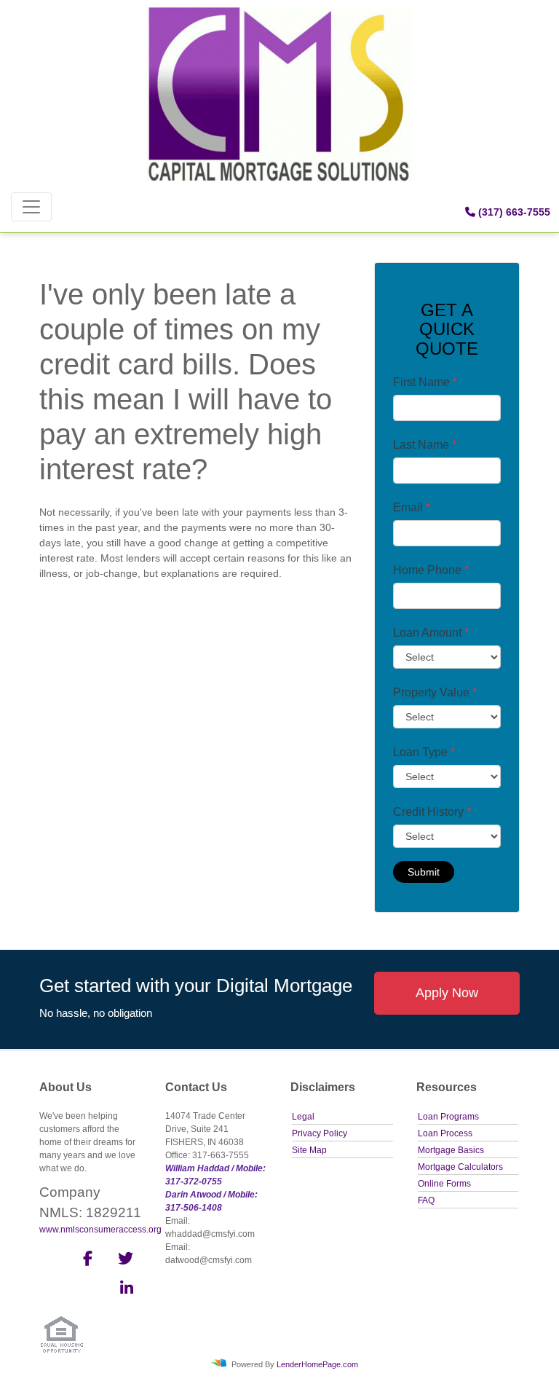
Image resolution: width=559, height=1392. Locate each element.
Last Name (424, 445)
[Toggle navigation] (31, 206)
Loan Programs (448, 1117)
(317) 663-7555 (512, 212)
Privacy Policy (319, 1133)
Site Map (309, 1150)
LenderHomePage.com (317, 1363)
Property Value (435, 692)
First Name (425, 382)
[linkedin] (124, 1291)
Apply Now (447, 993)
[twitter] (124, 1261)
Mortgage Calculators (460, 1167)
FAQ (426, 1200)
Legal (303, 1117)
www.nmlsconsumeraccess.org (100, 1229)
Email (411, 507)
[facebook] (83, 1261)
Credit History (432, 812)
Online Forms (444, 1184)
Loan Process (445, 1133)
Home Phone (431, 570)
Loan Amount (431, 632)
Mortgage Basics (451, 1150)
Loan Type (424, 752)
